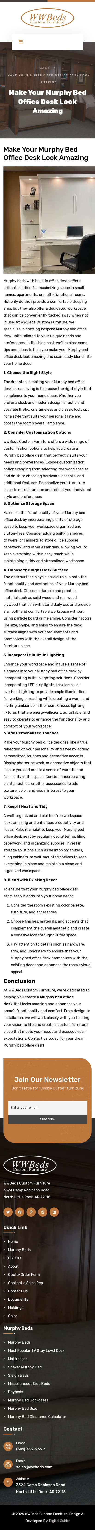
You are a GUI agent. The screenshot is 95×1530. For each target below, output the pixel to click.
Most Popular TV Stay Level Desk (36, 1350)
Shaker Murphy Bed (25, 1367)
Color (12, 1316)
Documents (18, 1299)
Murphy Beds (19, 1250)
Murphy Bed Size (22, 1408)
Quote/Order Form (24, 1274)
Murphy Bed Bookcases (28, 1400)
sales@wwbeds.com (34, 1467)
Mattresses (17, 1359)
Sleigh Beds (18, 1375)
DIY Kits (14, 1258)
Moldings (16, 1307)
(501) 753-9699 (30, 1449)
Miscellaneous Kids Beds (29, 1383)
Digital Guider (59, 1521)
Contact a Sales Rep (25, 1283)
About (13, 1266)
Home (45, 68)
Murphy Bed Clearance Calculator (37, 1417)
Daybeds (15, 1392)
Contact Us (18, 1291)
